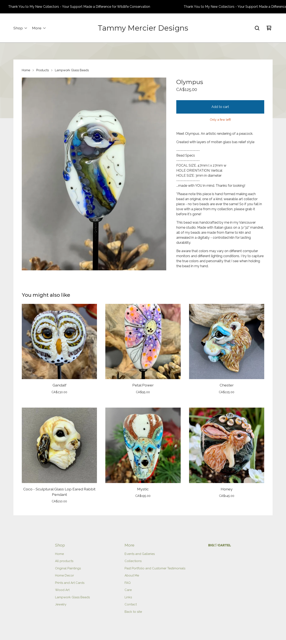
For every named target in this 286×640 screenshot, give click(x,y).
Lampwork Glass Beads (72, 70)
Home (26, 70)
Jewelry (60, 604)
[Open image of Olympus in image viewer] (94, 174)
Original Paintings (68, 568)
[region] (143, 6)
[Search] (257, 28)
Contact (131, 604)
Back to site (133, 612)
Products (42, 70)
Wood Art (62, 590)
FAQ (128, 583)
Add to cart (220, 107)
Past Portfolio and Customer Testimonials (155, 568)
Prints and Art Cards (69, 583)
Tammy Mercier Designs (143, 27)
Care (128, 590)
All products (64, 561)
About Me (132, 575)
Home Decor (64, 575)
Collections (133, 561)
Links (128, 597)
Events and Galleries (140, 554)
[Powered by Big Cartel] (219, 545)
